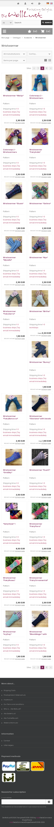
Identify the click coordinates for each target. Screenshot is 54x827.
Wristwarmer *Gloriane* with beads (40, 417)
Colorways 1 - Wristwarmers (10, 150)
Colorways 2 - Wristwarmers (36, 96)
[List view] (50, 60)
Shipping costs (20, 123)
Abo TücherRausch (11, 718)
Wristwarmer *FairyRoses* (9, 579)
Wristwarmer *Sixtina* (40, 203)
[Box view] (46, 60)
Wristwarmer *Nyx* (38, 257)
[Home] (18, 3)
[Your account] (25, 3)
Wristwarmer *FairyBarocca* (10, 417)
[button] (7, 22)
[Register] (39, 3)
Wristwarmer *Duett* (39, 470)
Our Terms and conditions (14, 704)
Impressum (8, 700)
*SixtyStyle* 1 (9, 524)
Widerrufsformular (11, 723)
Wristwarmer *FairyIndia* (35, 150)
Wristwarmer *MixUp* (13, 95)
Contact (7, 741)
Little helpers (9, 745)
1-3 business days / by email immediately (11, 112)
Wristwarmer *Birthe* (39, 311)
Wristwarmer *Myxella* (9, 258)
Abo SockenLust (10, 713)
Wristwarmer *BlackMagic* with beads (38, 634)
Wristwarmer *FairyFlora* (35, 525)
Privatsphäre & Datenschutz (15, 695)
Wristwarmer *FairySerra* (9, 312)
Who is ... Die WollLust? (12, 709)
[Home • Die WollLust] (27, 13)
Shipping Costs (9, 690)
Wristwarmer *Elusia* (13, 203)
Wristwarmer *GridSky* (9, 471)
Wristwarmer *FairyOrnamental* (38, 579)
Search (47, 23)
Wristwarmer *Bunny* (40, 362)
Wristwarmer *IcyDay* (9, 633)
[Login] (32, 3)
